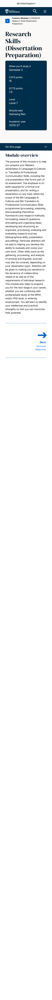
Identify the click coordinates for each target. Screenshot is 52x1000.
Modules (25, 18)
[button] (26, 147)
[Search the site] (35, 11)
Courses (15, 18)
